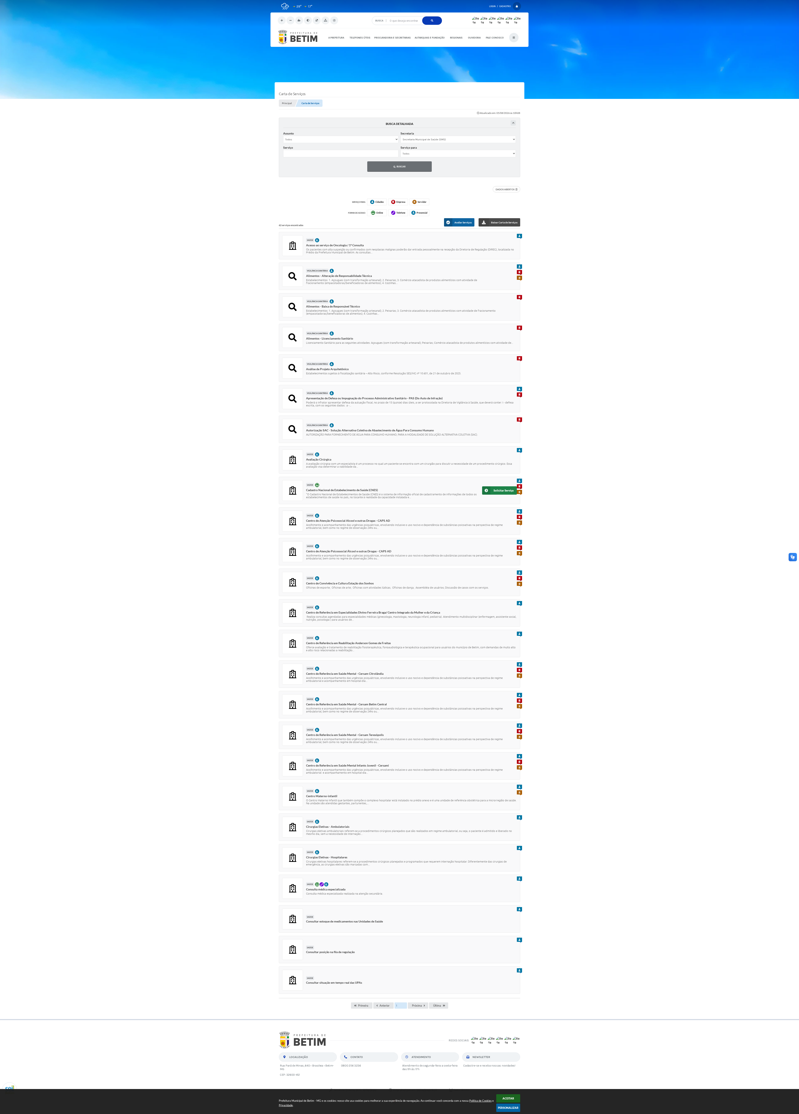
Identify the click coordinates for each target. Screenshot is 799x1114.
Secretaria (407, 133)
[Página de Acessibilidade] (334, 20)
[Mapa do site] (325, 20)
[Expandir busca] (513, 123)
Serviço (288, 147)
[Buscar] (432, 20)
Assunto (288, 133)
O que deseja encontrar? (407, 14)
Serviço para (409, 147)
